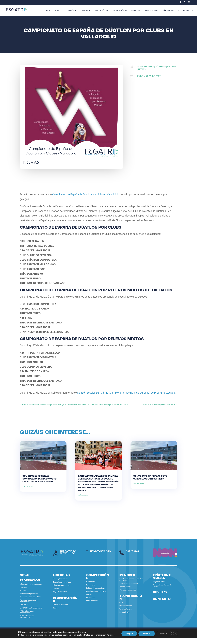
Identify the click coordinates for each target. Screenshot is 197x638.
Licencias (84, 10)
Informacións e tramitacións (31, 584)
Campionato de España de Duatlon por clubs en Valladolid (85, 194)
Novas (142, 69)
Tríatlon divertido (125, 587)
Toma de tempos (125, 609)
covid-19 (160, 592)
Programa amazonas (160, 582)
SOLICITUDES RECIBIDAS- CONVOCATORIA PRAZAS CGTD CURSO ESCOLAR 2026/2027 (39, 479)
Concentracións (125, 606)
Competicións (100, 10)
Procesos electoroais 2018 (30, 597)
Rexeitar (146, 633)
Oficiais (56, 588)
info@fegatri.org (100, 551)
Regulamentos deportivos (96, 591)
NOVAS (57, 10)
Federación (69, 10)
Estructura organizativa (29, 594)
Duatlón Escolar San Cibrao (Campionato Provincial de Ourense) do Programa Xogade (126, 392)
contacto (162, 599)
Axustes (111, 635)
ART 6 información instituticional (27, 612)
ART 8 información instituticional (27, 616)
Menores (135, 10)
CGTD (121, 603)
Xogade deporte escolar (128, 584)
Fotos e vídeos (92, 601)
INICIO (48, 10)
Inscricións (90, 585)
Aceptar (129, 633)
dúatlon (160, 66)
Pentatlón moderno (60, 605)
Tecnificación (150, 10)
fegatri (172, 66)
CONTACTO (187, 10)
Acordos (23, 591)
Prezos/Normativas (60, 579)
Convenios (24, 605)
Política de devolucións (95, 588)
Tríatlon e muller (170, 10)
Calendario (90, 582)
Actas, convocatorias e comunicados (28, 601)
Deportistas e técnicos (62, 582)
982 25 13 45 (132, 551)
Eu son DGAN (124, 612)
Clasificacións (118, 10)
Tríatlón (56, 608)
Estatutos (23, 587)
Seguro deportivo (60, 592)
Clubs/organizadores (61, 585)
